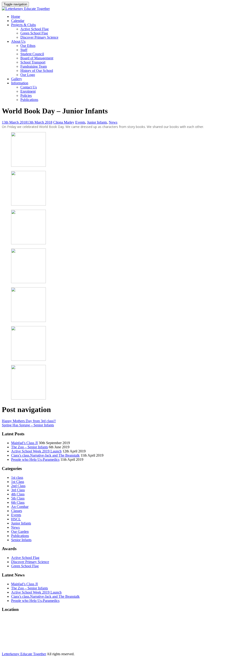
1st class (17, 477)
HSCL (16, 519)
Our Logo (27, 75)
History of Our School (36, 71)
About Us (18, 41)
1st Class (17, 482)
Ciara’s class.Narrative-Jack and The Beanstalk (45, 455)
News (113, 122)
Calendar (17, 21)
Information (19, 83)
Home (15, 16)
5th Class (18, 498)
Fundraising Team (33, 66)
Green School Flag (34, 33)
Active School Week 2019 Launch (36, 451)
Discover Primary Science (39, 37)
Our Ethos (27, 46)
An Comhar (19, 507)
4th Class (18, 494)
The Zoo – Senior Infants (29, 447)
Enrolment (28, 91)
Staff (23, 50)
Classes (16, 511)
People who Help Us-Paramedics (35, 459)
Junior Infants (97, 122)
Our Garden (20, 532)
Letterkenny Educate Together (24, 654)
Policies (26, 95)
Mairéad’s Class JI (24, 443)
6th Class (18, 502)
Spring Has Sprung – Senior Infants (28, 425)
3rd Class (18, 490)
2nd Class (18, 486)
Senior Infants (21, 540)
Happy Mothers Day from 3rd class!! (29, 421)
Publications (29, 100)
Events (80, 122)
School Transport (32, 62)
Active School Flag (34, 29)
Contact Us (28, 87)
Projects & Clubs (23, 25)
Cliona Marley (63, 122)
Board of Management (36, 58)
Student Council (32, 54)
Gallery (16, 79)
